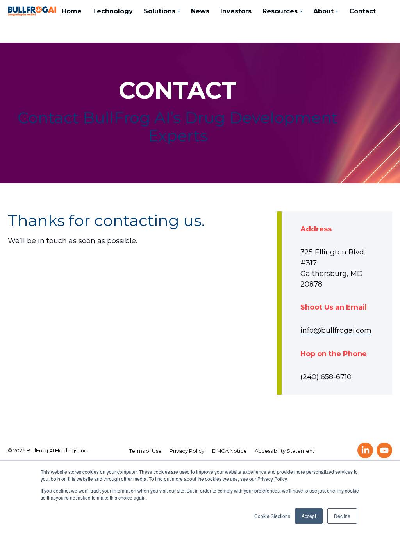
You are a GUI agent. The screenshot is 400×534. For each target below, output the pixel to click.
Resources (280, 11)
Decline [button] (342, 515)
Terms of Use (145, 451)
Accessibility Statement (284, 451)
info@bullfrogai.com (335, 330)
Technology (113, 11)
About (323, 11)
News (200, 11)
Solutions (159, 11)
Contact (362, 11)
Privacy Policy (187, 451)
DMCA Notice (229, 451)
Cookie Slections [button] (272, 515)
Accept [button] (309, 515)
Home (72, 11)
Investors (236, 11)
